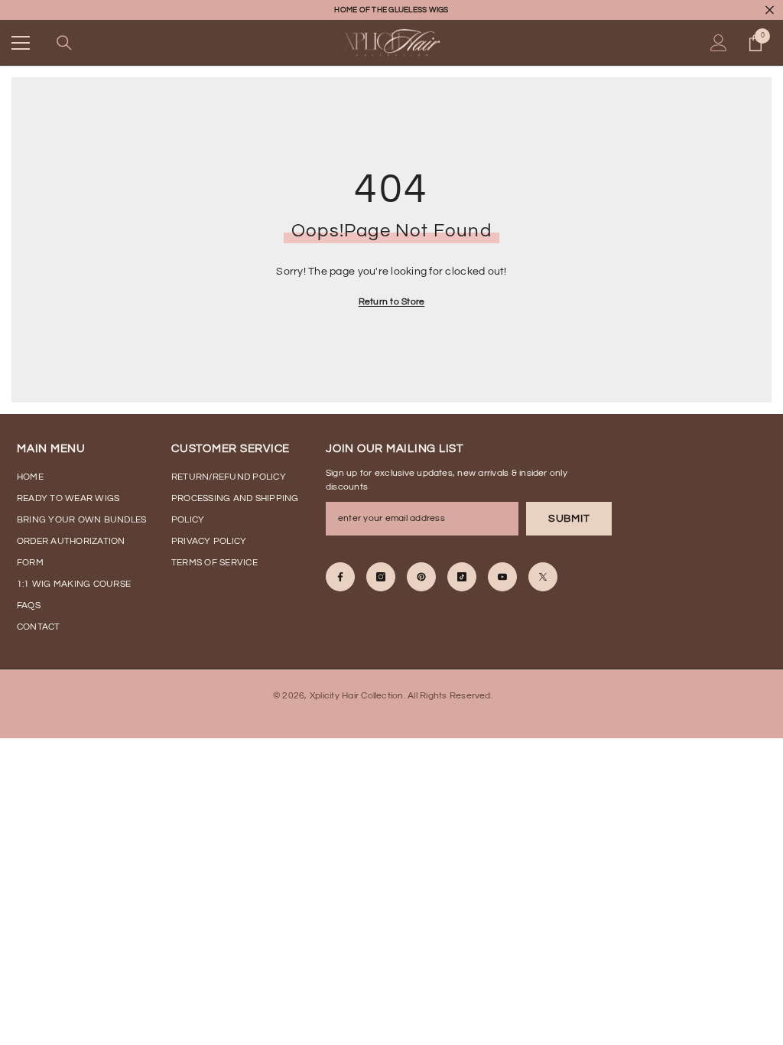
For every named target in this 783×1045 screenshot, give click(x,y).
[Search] (64, 43)
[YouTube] (502, 576)
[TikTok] (461, 576)
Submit (569, 518)
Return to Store (392, 302)
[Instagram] (380, 576)
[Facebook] (340, 576)
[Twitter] (542, 576)
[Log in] (718, 42)
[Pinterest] (421, 576)
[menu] (20, 43)
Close (769, 10)
